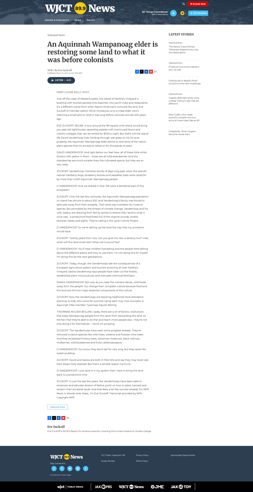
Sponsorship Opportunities (183, 455)
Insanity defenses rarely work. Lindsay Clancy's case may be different (184, 101)
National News (56, 35)
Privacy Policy (142, 455)
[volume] (182, 13)
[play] (173, 13)
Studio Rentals (108, 461)
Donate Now (199, 4)
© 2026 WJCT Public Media (60, 475)
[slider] (178, 13)
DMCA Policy (142, 461)
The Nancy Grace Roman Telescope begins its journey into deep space (184, 49)
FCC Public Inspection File (113, 455)
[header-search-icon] (183, 4)
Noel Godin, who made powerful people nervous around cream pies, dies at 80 (184, 117)
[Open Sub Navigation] (71, 20)
